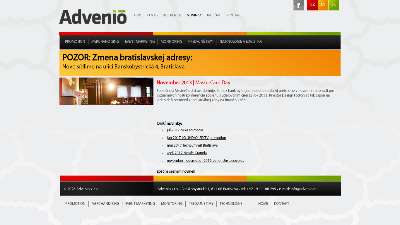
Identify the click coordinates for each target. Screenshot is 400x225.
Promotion (75, 42)
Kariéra (213, 15)
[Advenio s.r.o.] (93, 23)
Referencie (172, 15)
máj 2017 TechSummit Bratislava (192, 145)
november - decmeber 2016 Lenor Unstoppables (205, 161)
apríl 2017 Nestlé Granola (187, 153)
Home (137, 15)
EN (323, 4)
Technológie (231, 204)
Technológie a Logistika (240, 42)
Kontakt (233, 15)
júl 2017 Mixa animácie (185, 130)
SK (334, 4)
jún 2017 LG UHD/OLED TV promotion (196, 138)
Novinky (194, 15)
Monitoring (171, 42)
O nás (152, 15)
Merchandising (105, 42)
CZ (312, 4)
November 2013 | (193, 83)
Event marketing (140, 42)
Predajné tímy (200, 42)
